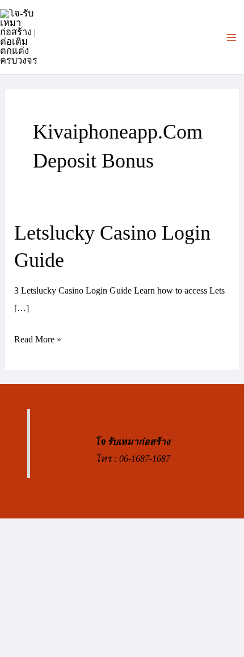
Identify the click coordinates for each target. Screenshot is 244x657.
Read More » (37, 340)
